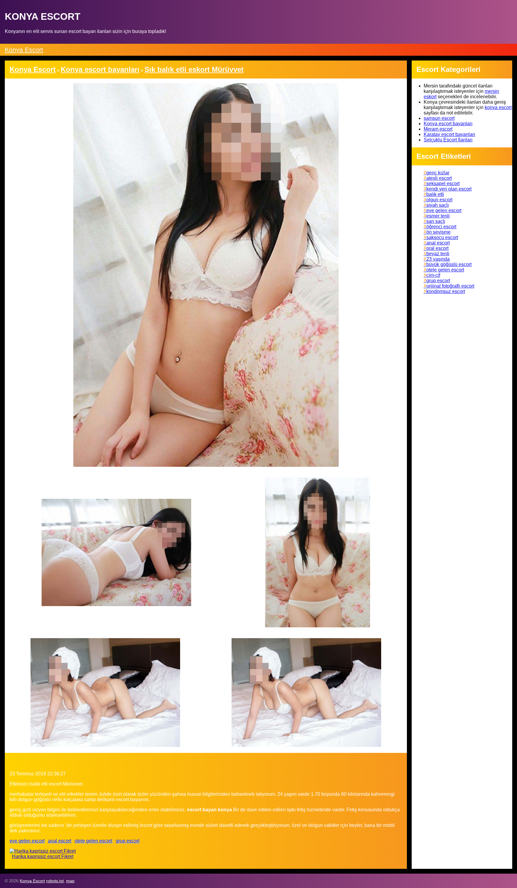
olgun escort (439, 199)
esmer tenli (438, 215)
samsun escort (439, 118)
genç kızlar (437, 172)
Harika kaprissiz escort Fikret (42, 856)
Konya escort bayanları (448, 123)
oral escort (437, 248)
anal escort (59, 840)
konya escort (498, 107)
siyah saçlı (437, 205)
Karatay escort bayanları (449, 134)
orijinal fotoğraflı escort (450, 286)
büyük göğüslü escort (449, 264)
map (70, 880)
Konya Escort (24, 49)
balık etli (435, 194)
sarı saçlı (435, 221)
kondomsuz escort (445, 291)
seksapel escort (443, 183)
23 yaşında (438, 259)
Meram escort (438, 129)
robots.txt (55, 880)
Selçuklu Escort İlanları (448, 139)
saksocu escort (442, 237)
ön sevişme (438, 232)
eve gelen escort (27, 840)
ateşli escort (439, 178)
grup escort (127, 840)
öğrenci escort (441, 226)
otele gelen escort (93, 840)
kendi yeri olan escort (449, 188)
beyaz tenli (437, 253)
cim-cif (433, 275)
